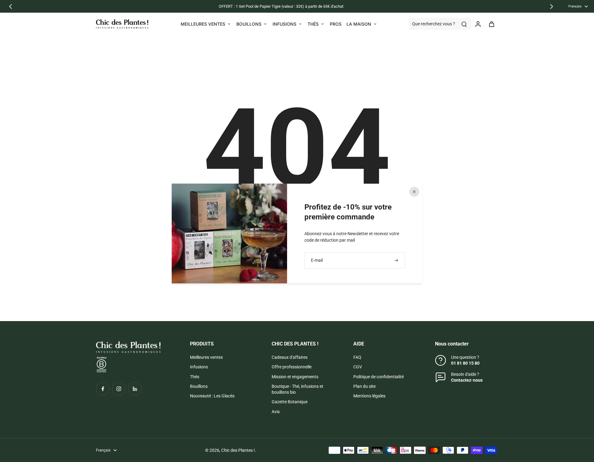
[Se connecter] (477, 24)
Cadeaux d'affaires (290, 357)
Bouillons (199, 386)
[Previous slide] (10, 6)
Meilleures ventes (206, 357)
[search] (464, 24)
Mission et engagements (295, 376)
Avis (276, 411)
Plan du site (364, 386)
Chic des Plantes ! (238, 450)
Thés (194, 376)
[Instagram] (119, 389)
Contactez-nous (467, 380)
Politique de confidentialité (378, 376)
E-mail (317, 260)
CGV (357, 366)
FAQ (357, 357)
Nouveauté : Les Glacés (212, 395)
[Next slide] (551, 6)
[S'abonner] (397, 260)
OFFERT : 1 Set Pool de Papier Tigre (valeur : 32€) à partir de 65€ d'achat (281, 6)
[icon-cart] (491, 24)
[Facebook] (103, 389)
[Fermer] (414, 191)
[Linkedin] (135, 389)
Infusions (199, 366)
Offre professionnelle (292, 366)
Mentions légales (369, 395)
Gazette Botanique (290, 401)
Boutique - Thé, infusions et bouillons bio (297, 389)
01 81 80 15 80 (465, 363)
